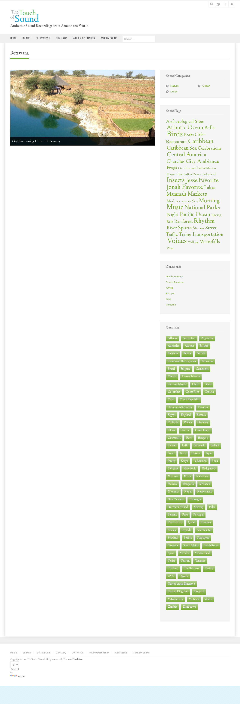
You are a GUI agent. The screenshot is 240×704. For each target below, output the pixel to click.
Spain (171, 553)
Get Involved (43, 652)
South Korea (211, 546)
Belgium (173, 354)
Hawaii (172, 174)
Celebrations (209, 148)
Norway (198, 507)
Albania (172, 338)
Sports (185, 228)
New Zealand (176, 499)
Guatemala (174, 438)
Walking (193, 242)
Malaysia (173, 476)
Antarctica (189, 338)
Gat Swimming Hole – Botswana (36, 141)
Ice (180, 174)
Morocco (204, 484)
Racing (216, 215)
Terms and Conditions (73, 659)
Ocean (206, 85)
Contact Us (121, 652)
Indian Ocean (192, 174)
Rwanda (186, 530)
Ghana (171, 430)
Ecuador (203, 407)
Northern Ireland (178, 507)
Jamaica (195, 453)
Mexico (172, 484)
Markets (197, 194)
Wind (170, 248)
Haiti (189, 438)
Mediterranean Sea (182, 201)
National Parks (202, 208)
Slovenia (173, 546)
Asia (168, 299)
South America (174, 282)
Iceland (172, 446)
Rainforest (183, 222)
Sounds (27, 652)
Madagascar (209, 469)
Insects (176, 180)
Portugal (198, 515)
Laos (215, 461)
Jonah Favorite (185, 187)
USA (171, 576)
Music (175, 208)
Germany (202, 423)
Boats (189, 135)
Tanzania (200, 561)
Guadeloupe (202, 430)
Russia (172, 530)
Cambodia (202, 369)
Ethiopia (173, 423)
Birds (175, 134)
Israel (171, 453)
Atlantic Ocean (185, 128)
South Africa (190, 546)
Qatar (191, 522)
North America (174, 276)
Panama (172, 515)
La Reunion (200, 461)
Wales (208, 599)
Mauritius (202, 476)
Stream (198, 228)
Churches (175, 161)
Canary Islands (191, 377)
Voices (177, 241)
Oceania (171, 304)
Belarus (204, 346)
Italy (183, 453)
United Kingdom (178, 592)
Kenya (184, 461)
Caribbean (200, 141)
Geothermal (187, 168)
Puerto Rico (175, 522)
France (188, 423)
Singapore (203, 538)
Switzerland (202, 553)
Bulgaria (185, 369)
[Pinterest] (232, 4)
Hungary (203, 438)
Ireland (215, 446)
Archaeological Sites (185, 121)
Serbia (188, 538)
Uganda (183, 576)
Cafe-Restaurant (186, 138)
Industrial (209, 174)
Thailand (173, 569)
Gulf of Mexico (206, 168)
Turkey (209, 569)
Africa (169, 287)
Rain (170, 222)
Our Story (61, 652)
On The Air (77, 652)
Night (172, 214)
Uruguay (199, 592)
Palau (212, 507)
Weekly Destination (99, 652)
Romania (206, 522)
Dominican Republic (180, 407)
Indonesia (199, 446)
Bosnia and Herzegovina (182, 361)
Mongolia (188, 484)
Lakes (209, 188)
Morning (209, 201)
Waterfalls (210, 241)
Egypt (172, 415)
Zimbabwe (189, 607)
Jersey (171, 461)
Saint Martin (204, 530)
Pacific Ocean (194, 215)
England (186, 415)
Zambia (172, 607)
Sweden (184, 553)
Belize (187, 354)
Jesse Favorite (202, 181)
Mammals (177, 194)
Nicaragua (195, 499)
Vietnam (194, 599)
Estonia (201, 415)
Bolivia (200, 354)
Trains (185, 234)
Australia (173, 346)
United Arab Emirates (181, 584)
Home (13, 652)
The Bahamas (191, 569)
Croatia (209, 392)
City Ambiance (202, 161)
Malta (187, 476)
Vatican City (175, 599)
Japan (209, 453)
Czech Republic (189, 400)
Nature (174, 85)
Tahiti (171, 561)
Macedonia (189, 469)
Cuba (171, 400)
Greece (185, 430)
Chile (195, 384)
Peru (185, 515)
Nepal (188, 492)
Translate (22, 676)
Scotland (173, 538)
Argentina (207, 338)
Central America (186, 155)
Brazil (171, 369)
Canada (172, 377)
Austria (189, 346)
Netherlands (204, 492)
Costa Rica (192, 392)
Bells (209, 128)
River (172, 228)
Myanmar (173, 492)
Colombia (174, 392)
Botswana (207, 361)
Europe (170, 293)
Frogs (172, 168)
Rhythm (204, 221)
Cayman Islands (177, 384)
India (185, 446)
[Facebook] (225, 4)
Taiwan (185, 561)
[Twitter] (218, 4)
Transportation (207, 234)
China (208, 384)
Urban (174, 91)
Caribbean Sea (182, 148)
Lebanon (173, 469)
